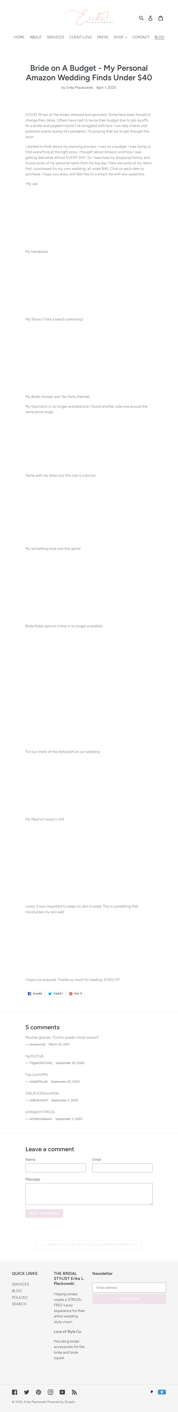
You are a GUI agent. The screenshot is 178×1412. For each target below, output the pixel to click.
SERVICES (20, 1284)
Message (32, 1179)
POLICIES (20, 1297)
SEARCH (19, 1304)
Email (96, 1159)
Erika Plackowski (35, 1402)
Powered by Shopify (61, 1402)
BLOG (17, 1291)
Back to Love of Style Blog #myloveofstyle (92, 1245)
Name (30, 1159)
